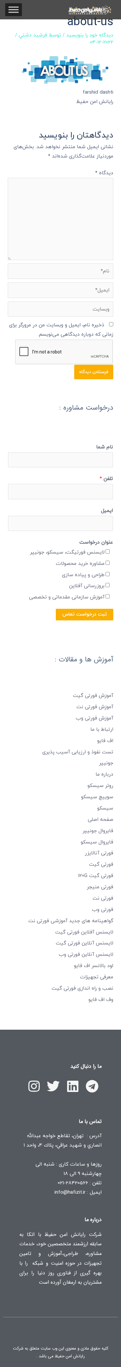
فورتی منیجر (100, 887)
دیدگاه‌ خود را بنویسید (89, 35)
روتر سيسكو (100, 785)
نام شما (104, 447)
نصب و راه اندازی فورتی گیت (82, 988)
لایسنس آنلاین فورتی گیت (84, 943)
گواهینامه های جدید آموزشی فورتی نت (70, 920)
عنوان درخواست (96, 542)
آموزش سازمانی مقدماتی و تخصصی (67, 597)
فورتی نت (103, 898)
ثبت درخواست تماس (84, 614)
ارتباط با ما (101, 729)
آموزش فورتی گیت (93, 695)
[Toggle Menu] (13, 9)
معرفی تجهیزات (96, 977)
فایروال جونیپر (98, 830)
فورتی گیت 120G (95, 875)
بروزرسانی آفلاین (87, 585)
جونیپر (106, 763)
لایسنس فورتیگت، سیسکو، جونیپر (67, 552)
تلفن (106, 478)
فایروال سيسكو (97, 842)
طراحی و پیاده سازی (83, 574)
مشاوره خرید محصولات (80, 563)
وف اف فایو (100, 999)
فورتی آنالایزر (99, 853)
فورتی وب (102, 909)
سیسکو (105, 808)
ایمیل (107, 510)
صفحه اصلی (100, 819)
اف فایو (105, 740)
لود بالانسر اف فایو (93, 965)
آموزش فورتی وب (94, 718)
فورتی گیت (101, 864)
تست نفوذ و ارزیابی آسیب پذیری (77, 752)
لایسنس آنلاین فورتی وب (86, 954)
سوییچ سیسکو (97, 797)
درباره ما (104, 774)
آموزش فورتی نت (94, 706)
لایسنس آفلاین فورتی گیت (84, 932)
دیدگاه (104, 173)
